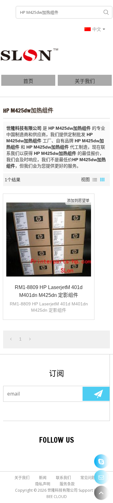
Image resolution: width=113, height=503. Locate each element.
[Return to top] (101, 493)
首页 (28, 81)
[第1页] (11, 339)
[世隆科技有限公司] (30, 54)
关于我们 (85, 81)
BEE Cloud (56, 496)
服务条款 (67, 484)
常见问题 (87, 477)
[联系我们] (101, 477)
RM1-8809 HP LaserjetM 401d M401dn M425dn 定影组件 (49, 291)
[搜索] (106, 12)
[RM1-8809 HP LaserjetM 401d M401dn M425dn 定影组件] (48, 239)
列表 (95, 180)
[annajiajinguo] (101, 461)
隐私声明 (42, 484)
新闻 (42, 477)
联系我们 (63, 477)
